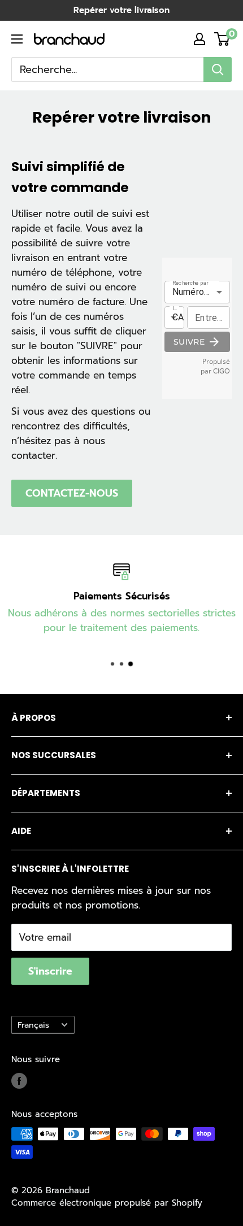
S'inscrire (50, 971)
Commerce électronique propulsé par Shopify (106, 1203)
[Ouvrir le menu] (17, 39)
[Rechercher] (217, 69)
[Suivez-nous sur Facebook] (19, 1080)
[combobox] (107, 69)
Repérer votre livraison (121, 10)
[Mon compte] (199, 39)
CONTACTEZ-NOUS (71, 493)
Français (33, 1025)
